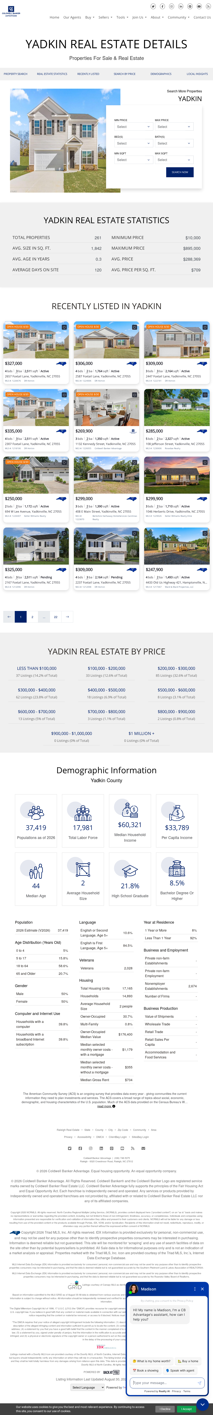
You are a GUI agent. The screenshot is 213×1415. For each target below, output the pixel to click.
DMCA (100, 1137)
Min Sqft (120, 153)
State (87, 1129)
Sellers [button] (104, 17)
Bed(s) (118, 136)
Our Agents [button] (72, 17)
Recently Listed (88, 74)
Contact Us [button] (202, 17)
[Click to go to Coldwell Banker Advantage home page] (11, 10)
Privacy (68, 1137)
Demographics (161, 74)
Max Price (162, 120)
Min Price (120, 120)
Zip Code (123, 1129)
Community (139, 1129)
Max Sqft (161, 153)
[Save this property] (64, 327)
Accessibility (84, 1137)
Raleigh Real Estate (68, 1129)
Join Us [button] (138, 17)
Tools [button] (121, 17)
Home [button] (54, 17)
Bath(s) (160, 136)
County (99, 1129)
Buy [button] (88, 17)
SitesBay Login (140, 1137)
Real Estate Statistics (52, 74)
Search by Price (124, 74)
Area (153, 1129)
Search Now (180, 172)
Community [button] (177, 17)
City (110, 1129)
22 (55, 617)
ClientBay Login (118, 1137)
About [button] (156, 17)
